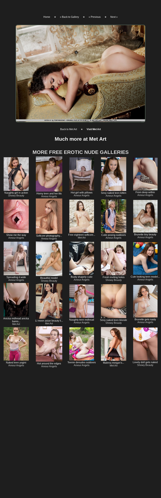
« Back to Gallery (69, 17)
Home (46, 17)
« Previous (95, 17)
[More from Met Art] (80, 75)
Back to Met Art (68, 129)
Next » (114, 17)
